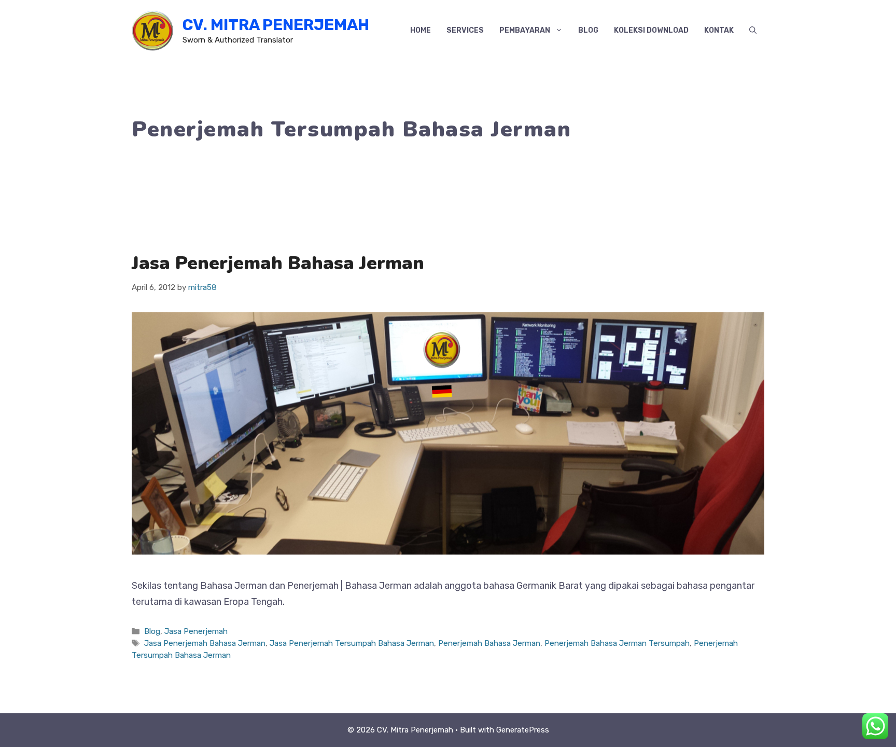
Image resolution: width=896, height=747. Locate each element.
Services (465, 30)
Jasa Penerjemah (196, 631)
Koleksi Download (651, 30)
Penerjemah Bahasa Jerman (489, 643)
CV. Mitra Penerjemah (276, 25)
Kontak (719, 30)
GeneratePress (522, 730)
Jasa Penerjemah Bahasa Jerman (278, 263)
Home (420, 30)
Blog (588, 30)
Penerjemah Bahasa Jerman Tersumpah (617, 643)
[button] (752, 30)
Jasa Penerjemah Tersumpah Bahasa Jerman (352, 643)
